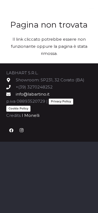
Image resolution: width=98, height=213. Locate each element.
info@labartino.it (33, 94)
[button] (91, 7)
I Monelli (30, 115)
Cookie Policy (18, 108)
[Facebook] (11, 130)
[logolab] (33, 7)
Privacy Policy (61, 101)
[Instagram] (21, 130)
